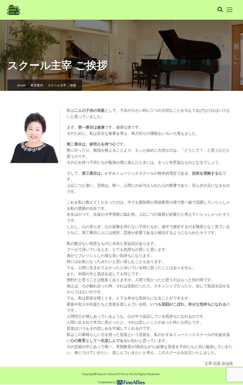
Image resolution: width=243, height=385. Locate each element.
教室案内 (37, 85)
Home (21, 85)
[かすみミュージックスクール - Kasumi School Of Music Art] (13, 9)
